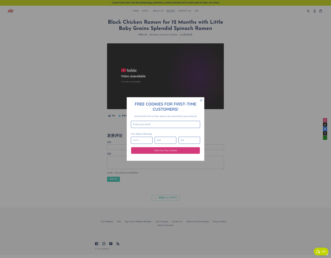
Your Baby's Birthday (141, 134)
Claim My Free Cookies (165, 150)
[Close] (201, 100)
